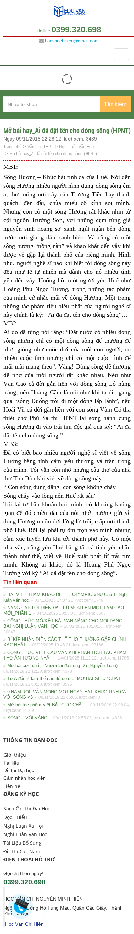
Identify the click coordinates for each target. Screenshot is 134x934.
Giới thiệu (14, 754)
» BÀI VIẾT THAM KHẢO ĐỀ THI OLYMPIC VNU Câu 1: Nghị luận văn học (65, 597)
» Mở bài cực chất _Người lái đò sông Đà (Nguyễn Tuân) (62, 668)
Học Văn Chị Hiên (24, 924)
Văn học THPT (40, 146)
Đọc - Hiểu (15, 817)
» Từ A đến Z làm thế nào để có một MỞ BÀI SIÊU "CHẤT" (65, 681)
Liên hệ (11, 786)
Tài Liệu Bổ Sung (22, 843)
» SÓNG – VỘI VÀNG (62, 717)
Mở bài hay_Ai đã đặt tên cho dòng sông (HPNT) (53, 153)
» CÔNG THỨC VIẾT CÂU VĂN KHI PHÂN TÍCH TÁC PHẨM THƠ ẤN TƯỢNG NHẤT (66, 655)
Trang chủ (12, 146)
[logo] (69, 16)
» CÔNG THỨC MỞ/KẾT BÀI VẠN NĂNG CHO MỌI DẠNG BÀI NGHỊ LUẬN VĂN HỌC (62, 626)
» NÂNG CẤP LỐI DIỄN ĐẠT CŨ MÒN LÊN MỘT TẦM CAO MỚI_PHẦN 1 (63, 610)
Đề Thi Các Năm (21, 851)
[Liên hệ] (20, 904)
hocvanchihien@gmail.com (72, 40)
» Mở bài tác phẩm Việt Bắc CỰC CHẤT (66, 707)
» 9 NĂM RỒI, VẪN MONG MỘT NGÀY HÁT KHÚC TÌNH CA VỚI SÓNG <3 (64, 694)
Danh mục (19, 54)
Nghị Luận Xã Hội (23, 825)
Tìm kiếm (115, 104)
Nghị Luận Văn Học (76, 146)
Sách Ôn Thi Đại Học (26, 808)
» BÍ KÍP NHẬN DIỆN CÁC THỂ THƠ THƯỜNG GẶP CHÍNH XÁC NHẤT (64, 642)
